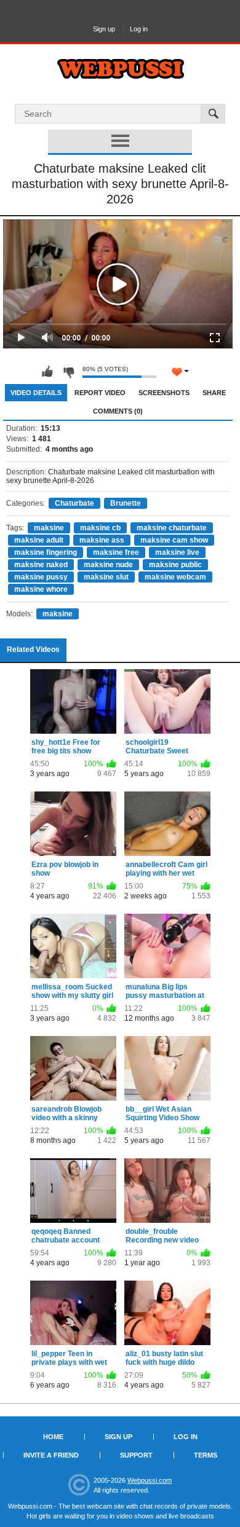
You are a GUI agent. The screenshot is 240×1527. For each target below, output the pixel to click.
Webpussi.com (149, 1480)
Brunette (125, 503)
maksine (49, 528)
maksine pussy (41, 577)
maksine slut (106, 577)
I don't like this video (68, 372)
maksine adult (38, 540)
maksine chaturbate (172, 528)
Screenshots (164, 392)
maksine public (175, 564)
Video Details (36, 392)
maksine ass (101, 540)
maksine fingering (45, 552)
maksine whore (41, 589)
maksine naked (41, 564)
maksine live (177, 552)
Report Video (100, 392)
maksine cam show (174, 540)
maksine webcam (175, 577)
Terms (205, 1455)
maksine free (116, 552)
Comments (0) (118, 411)
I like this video (47, 372)
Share (214, 392)
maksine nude (108, 564)
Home (53, 1436)
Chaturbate (74, 503)
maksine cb (100, 528)
